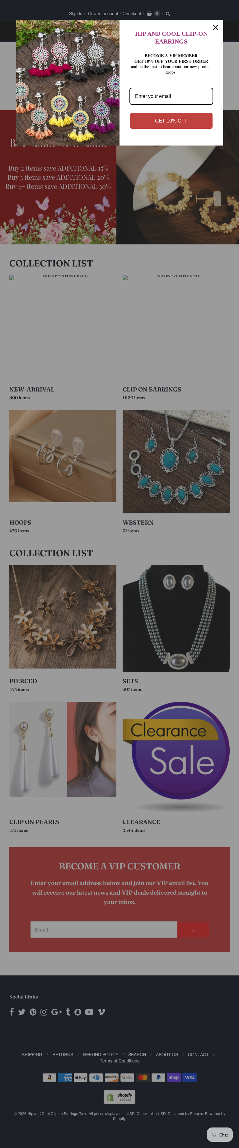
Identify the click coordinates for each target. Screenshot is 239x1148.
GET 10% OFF (171, 120)
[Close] (215, 27)
